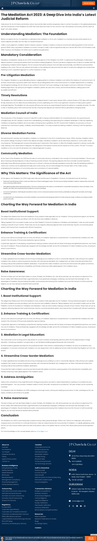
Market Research (7, 473)
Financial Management (10, 482)
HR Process (5, 475)
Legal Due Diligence (41, 500)
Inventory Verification (42, 507)
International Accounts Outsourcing (14, 491)
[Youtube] (80, 506)
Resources (39, 514)
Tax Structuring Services (43, 461)
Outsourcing (7, 489)
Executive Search (7, 477)
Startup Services (7, 470)
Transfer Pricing (40, 457)
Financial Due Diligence (42, 496)
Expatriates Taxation (41, 454)
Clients (4, 457)
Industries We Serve (8, 454)
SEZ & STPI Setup (7, 521)
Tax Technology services (43, 464)
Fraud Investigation (41, 482)
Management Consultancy (11, 480)
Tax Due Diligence (41, 498)
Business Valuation (41, 493)
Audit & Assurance (42, 468)
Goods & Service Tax (42, 449)
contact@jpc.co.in (42, 431)
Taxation (38, 445)
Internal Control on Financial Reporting (48, 477)
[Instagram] (84, 506)
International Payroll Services (11, 493)
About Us (5, 445)
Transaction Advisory (43, 489)
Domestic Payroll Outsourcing (12, 498)
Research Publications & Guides (45, 519)
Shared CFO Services (9, 500)
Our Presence (6, 449)
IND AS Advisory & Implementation (46, 510)
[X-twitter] (73, 506)
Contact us (5, 461)
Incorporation (6, 507)
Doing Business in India (9, 468)
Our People (5, 452)
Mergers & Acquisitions (42, 491)
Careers (38, 528)
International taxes (41, 452)
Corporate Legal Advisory (10, 509)
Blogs (37, 521)
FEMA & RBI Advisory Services (11, 516)
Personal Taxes (40, 459)
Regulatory (6, 505)
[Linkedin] (77, 506)
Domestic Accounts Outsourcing (13, 496)
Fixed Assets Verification (43, 505)
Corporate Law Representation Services (15, 514)
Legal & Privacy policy (9, 459)
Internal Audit (39, 475)
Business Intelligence (10, 466)
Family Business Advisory (10, 484)
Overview (5, 447)
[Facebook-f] (69, 506)
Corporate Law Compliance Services (14, 512)
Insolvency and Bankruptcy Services (14, 523)
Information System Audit (43, 480)
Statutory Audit (40, 470)
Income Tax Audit (40, 473)
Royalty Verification (41, 503)
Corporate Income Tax (42, 447)
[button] (94, 8)
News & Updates (40, 516)
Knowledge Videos (41, 523)
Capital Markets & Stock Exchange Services (16, 519)
